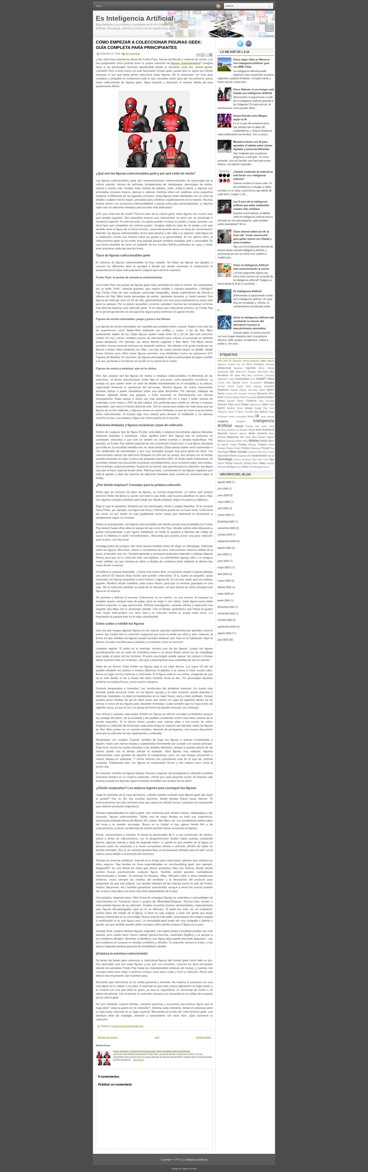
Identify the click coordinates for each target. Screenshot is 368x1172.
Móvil (254, 437)
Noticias (254, 440)
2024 (220, 360)
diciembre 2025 (226, 521)
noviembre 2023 (226, 613)
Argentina (251, 367)
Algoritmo (222, 364)
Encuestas (251, 397)
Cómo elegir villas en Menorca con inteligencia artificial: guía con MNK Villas (251, 63)
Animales (259, 364)
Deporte (234, 389)
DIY (235, 393)
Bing (244, 375)
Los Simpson (242, 429)
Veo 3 (239, 466)
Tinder (266, 459)
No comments (133, 53)
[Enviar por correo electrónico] (198, 55)
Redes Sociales (238, 451)
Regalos (135, 1026)
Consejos (115, 1026)
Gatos (265, 404)
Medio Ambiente (258, 433)
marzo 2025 (224, 580)
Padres (233, 444)
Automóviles (262, 371)
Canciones (258, 375)
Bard (272, 371)
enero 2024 (224, 600)
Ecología (252, 393)
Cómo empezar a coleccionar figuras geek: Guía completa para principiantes (149, 45)
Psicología (223, 451)
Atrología (252, 371)
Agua (263, 360)
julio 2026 (223, 488)
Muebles (262, 437)
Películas (252, 444)
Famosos (222, 404)
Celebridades (243, 378)
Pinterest (221, 448)
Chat (253, 378)
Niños (245, 440)
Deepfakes (269, 386)
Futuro (244, 404)
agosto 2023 (224, 633)
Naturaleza (231, 440)
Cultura (231, 386)
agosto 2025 (224, 547)
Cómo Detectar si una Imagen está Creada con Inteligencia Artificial (253, 91)
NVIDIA (264, 440)
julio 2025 (223, 554)
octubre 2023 (225, 620)
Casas (231, 378)
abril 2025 (223, 574)
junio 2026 (223, 495)
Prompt (265, 448)
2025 (225, 360)
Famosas (270, 400)
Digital (262, 389)
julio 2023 (223, 639)
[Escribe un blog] (202, 55)
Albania (270, 360)
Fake (261, 400)
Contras (221, 386)
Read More (138, 1059)
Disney (221, 393)
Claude (236, 382)
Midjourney (233, 436)
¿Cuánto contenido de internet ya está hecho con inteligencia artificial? (253, 175)
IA (257, 415)
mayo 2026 (224, 501)
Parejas (242, 444)
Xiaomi (266, 466)
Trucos (247, 463)
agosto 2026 (224, 482)
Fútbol (237, 404)
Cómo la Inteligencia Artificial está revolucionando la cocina (251, 266)
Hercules (249, 411)
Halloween (222, 411)
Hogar (271, 411)
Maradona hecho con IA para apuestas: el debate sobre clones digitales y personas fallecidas (252, 145)
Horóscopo (222, 416)
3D (230, 360)
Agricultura (255, 360)
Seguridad (242, 455)
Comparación (256, 382)
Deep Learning (254, 386)
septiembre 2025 (227, 541)
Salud (221, 455)
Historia (263, 411)
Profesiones (255, 448)
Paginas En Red (189, 1168)
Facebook (251, 400)
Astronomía (241, 371)
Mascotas (223, 433)
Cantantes (269, 375)
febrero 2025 (224, 587)
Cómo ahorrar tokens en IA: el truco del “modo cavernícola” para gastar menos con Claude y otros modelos (252, 237)
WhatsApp (258, 466)
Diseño (270, 389)
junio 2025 (223, 561)
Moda (248, 437)
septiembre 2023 (227, 626)
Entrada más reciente (108, 1037)
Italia (257, 426)
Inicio (99, 6)
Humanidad (241, 416)
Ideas (263, 416)
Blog (249, 375)
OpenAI (224, 444)
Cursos (240, 386)
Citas (228, 382)
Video (245, 466)
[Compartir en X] (207, 55)
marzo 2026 (224, 514)
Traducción (238, 463)
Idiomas (270, 416)
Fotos (231, 404)
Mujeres (270, 437)
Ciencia (221, 382)
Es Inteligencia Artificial (134, 18)
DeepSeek (223, 389)
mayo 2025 (224, 567)
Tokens (221, 463)
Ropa (271, 451)
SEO (249, 455)
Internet (239, 426)
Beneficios (223, 375)
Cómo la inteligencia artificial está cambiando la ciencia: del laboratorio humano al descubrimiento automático (253, 322)
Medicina (233, 433)
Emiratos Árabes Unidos (235, 397)
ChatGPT (261, 379)
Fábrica (240, 400)
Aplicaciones (224, 367)
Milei (242, 437)
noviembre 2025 (226, 528)
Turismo (254, 463)
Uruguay (270, 463)
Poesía (237, 448)
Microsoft (222, 437)
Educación (262, 393)
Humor (250, 416)
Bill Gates (235, 375)
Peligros (262, 444)
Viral (251, 466)
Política (245, 448)
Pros (272, 448)
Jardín (264, 426)
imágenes (223, 421)
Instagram (240, 421)
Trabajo (228, 463)
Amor (249, 364)
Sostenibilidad (259, 455)
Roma (265, 451)
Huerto (231, 416)
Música (221, 440)
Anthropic (270, 364)
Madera (252, 429)
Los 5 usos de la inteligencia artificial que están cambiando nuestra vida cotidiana (251, 205)
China (271, 379)
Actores (245, 360)
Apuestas (238, 368)
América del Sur (236, 364)
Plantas (229, 448)
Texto (259, 459)
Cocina (245, 382)
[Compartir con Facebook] (211, 55)
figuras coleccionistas (185, 63)
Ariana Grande (266, 368)
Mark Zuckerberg (265, 429)
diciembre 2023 (226, 607)
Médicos (243, 433)
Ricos (259, 451)
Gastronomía (255, 404)
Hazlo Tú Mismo (236, 411)
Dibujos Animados (248, 389)
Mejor (271, 433)
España (261, 397)
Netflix (239, 440)
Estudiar (231, 400)
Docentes (242, 393)
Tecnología (225, 459)
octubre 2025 (225, 534)
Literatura (231, 429)
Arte (232, 371)
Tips (141, 1026)
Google (249, 407)
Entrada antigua (203, 1037)
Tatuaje (271, 455)
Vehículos (222, 466)
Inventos (249, 426)
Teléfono (237, 459)
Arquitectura (223, 371)
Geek (122, 1026)
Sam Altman (230, 455)
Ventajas (231, 466)
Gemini (221, 407)
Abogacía (237, 360)
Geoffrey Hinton (235, 408)
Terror (254, 459)
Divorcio (229, 393)
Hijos (256, 411)
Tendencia (246, 459)
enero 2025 (224, 593)
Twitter (262, 463)
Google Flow (261, 408)
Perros (271, 444)
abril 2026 (223, 508)
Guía (128, 1026)
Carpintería (223, 378)
